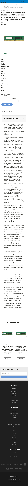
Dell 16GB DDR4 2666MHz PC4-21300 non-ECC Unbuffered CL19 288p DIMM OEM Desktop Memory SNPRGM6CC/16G (7, 348)
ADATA (14, 440)
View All (14, 444)
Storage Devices (14, 413)
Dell (14, 430)
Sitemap (14, 402)
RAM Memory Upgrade (14, 419)
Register (16, 400)
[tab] (14, 118)
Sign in (11, 400)
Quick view (7, 356)
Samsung (14, 433)
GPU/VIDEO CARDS (14, 410)
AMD (14, 432)
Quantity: (14, 98)
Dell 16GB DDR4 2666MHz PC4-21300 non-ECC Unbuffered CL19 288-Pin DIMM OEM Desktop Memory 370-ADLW (21, 348)
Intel (14, 426)
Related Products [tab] (13, 323)
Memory (14, 393)
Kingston (14, 437)
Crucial (14, 439)
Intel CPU (14, 395)
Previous (1, 337)
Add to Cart (7, 358)
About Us (14, 399)
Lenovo (14, 442)
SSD (14, 390)
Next (26, 337)
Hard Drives (14, 391)
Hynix (14, 435)
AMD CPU (14, 397)
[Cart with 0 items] (23, 1)
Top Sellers (14, 388)
